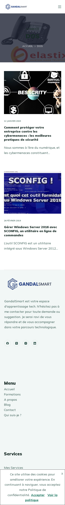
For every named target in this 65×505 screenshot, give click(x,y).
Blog (7, 405)
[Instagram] (26, 343)
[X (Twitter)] (16, 343)
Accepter (38, 495)
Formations (12, 394)
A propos (10, 400)
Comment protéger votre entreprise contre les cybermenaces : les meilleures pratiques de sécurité (27, 133)
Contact (10, 410)
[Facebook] (7, 343)
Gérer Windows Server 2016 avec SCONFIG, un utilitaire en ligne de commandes (30, 231)
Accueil (9, 389)
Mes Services (13, 468)
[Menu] (59, 6)
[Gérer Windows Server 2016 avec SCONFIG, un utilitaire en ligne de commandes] (32, 192)
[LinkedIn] (35, 343)
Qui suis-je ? (12, 415)
